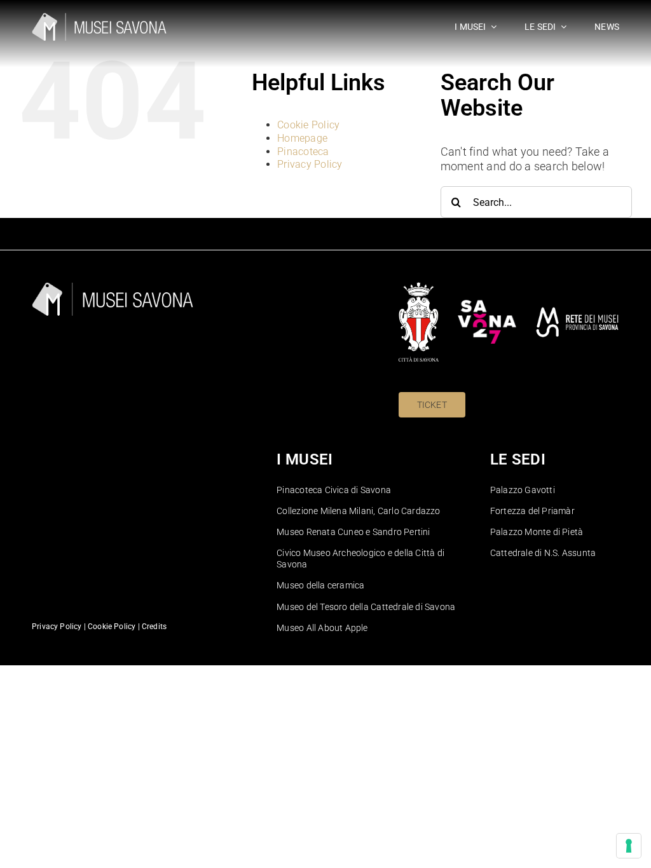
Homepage (302, 138)
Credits (154, 626)
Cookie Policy (308, 125)
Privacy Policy (310, 164)
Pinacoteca (303, 152)
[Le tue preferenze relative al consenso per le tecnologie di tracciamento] (629, 846)
